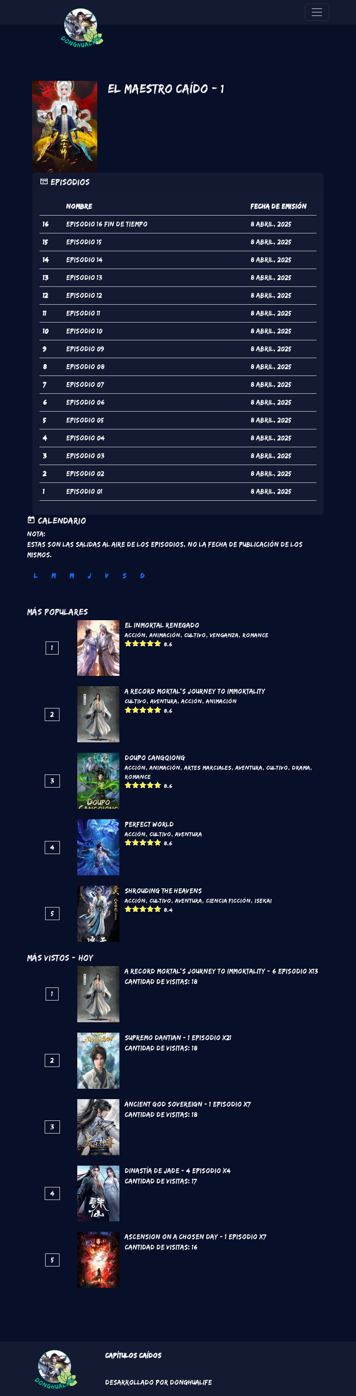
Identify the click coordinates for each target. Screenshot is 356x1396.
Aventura (163, 701)
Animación (164, 635)
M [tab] (53, 575)
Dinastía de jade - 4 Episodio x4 (178, 1170)
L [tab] (35, 575)
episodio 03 (85, 455)
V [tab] (107, 575)
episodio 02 (85, 473)
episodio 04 (85, 438)
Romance (255, 635)
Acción (135, 635)
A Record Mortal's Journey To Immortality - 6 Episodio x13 (221, 971)
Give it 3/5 (143, 643)
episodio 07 (85, 384)
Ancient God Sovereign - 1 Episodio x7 (188, 1104)
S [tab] (124, 575)
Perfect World (149, 824)
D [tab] (142, 575)
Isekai (263, 900)
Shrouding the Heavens (163, 890)
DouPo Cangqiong (155, 757)
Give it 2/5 (135, 643)
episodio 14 (84, 259)
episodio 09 (85, 348)
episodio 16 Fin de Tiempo (107, 224)
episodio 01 (84, 491)
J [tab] (89, 575)
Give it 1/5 (128, 643)
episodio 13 (84, 277)
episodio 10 (84, 331)
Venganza (224, 635)
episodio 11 (83, 313)
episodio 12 (84, 295)
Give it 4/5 (150, 643)
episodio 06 (85, 402)
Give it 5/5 (158, 643)
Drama (301, 767)
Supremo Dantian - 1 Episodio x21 (178, 1037)
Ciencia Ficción (228, 900)
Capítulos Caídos (133, 1355)
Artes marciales (207, 767)
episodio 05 (85, 420)
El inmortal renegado (162, 625)
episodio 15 (84, 242)
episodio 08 (85, 366)
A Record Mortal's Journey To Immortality (195, 691)
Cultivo (195, 635)
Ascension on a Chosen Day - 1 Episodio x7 (195, 1236)
